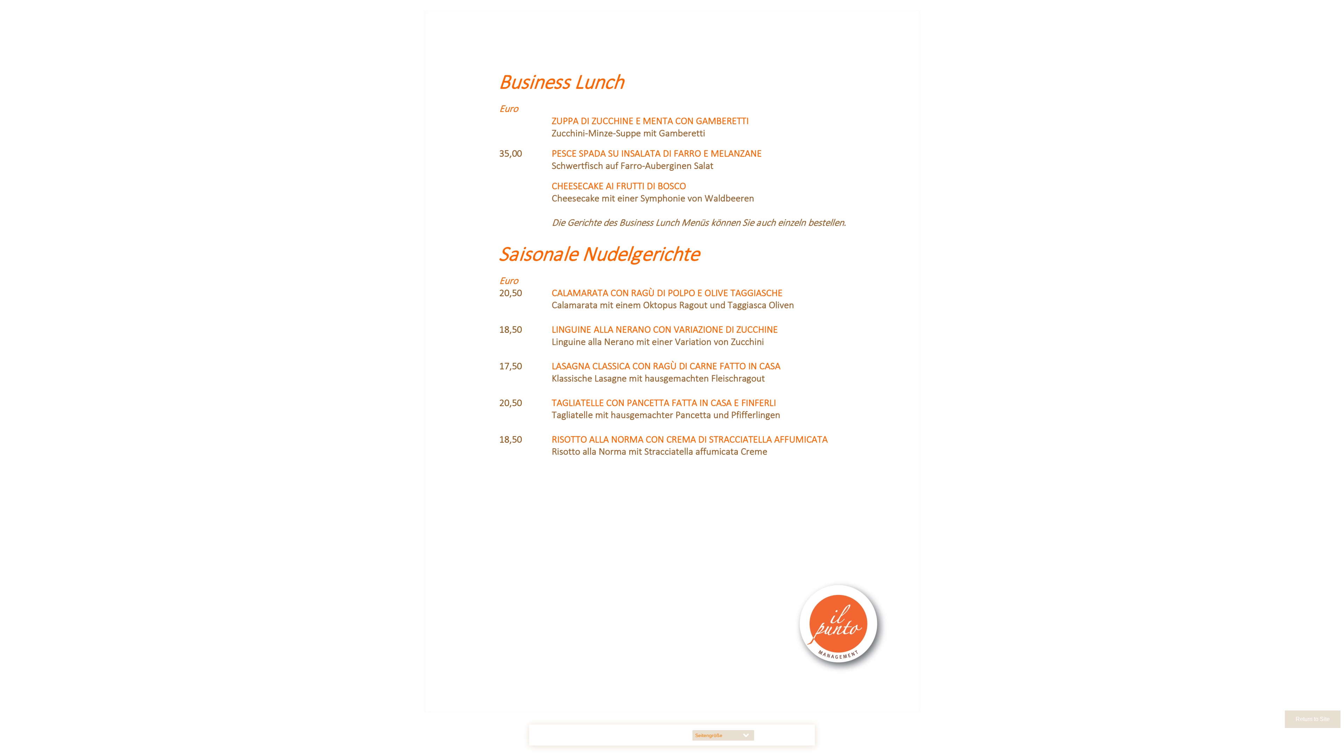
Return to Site (1313, 719)
